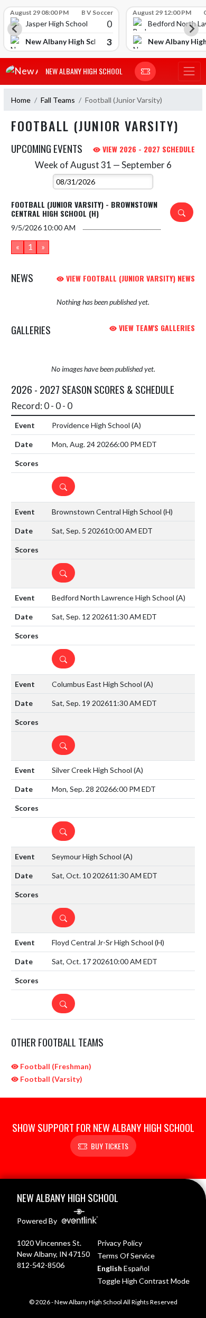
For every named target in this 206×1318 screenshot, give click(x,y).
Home (21, 99)
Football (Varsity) (50, 1078)
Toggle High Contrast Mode (143, 1280)
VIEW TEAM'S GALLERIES (156, 327)
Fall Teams (58, 99)
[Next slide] (191, 29)
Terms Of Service (126, 1255)
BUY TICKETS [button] (109, 1145)
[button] (145, 72)
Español (136, 1268)
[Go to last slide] (14, 29)
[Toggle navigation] (189, 72)
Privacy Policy (119, 1242)
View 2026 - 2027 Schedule (147, 148)
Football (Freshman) (54, 1066)
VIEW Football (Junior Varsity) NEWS (129, 278)
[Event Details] (181, 212)
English (109, 1268)
